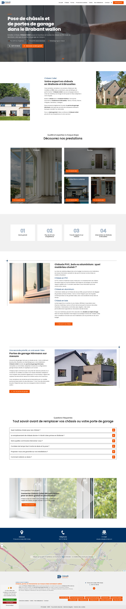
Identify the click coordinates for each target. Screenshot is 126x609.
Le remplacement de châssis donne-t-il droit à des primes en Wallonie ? (37, 435)
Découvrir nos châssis (64, 324)
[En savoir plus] (36, 176)
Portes (72, 2)
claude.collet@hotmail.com (104, 539)
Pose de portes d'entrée (77, 597)
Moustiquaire (105, 597)
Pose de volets (117, 600)
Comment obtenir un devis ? (21, 457)
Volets (91, 2)
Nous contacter (29, 505)
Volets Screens (72, 600)
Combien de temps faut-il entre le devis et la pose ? (30, 446)
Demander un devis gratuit (34, 46)
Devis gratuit (118, 2)
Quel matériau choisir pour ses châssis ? (25, 430)
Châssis (67, 2)
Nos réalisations (98, 2)
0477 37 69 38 (15, 46)
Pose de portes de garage (92, 597)
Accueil (61, 2)
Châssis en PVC (94, 600)
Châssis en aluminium (105, 600)
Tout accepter (10, 599)
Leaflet (124, 570)
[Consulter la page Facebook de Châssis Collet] (94, 588)
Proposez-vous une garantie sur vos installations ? (29, 452)
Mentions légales (68, 607)
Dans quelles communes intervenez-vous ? (27, 441)
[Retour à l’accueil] (63, 576)
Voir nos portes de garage (20, 391)
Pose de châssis (64, 597)
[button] (63, 556)
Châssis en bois (83, 600)
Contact (107, 2)
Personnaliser (10, 605)
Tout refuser (9, 602)
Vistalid (44, 607)
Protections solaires (81, 2)
